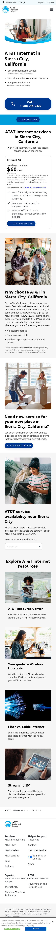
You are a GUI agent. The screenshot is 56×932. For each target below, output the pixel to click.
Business (9, 866)
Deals (7, 860)
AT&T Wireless (12, 850)
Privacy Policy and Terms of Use (37, 885)
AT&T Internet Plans (15, 839)
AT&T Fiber (10, 844)
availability (18, 810)
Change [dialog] (22, 2)
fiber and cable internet (26, 734)
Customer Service (37, 850)
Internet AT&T (12, 886)
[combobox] (20, 546)
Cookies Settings (12, 928)
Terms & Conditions (38, 878)
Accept (36, 928)
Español (51, 2)
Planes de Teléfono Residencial (15, 894)
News (31, 863)
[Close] (52, 921)
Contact (32, 844)
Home (7, 810)
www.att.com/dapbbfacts (35, 187)
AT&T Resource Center (33, 617)
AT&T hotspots (25, 677)
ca (27, 810)
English (41, 2)
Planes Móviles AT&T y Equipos (16, 880)
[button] (39, 546)
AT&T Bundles (12, 855)
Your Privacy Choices (39, 857)
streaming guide (21, 791)
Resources (33, 839)
